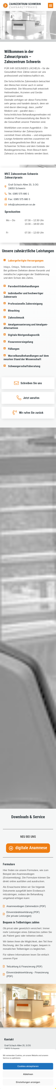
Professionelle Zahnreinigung (25, 303)
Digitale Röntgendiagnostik (23, 335)
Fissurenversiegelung (20, 342)
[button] (50, 5)
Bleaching (14, 310)
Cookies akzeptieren (28, 1066)
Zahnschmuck (16, 317)
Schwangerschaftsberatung (24, 366)
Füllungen (13, 348)
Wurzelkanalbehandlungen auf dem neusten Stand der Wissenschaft (26, 357)
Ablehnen (28, 1074)
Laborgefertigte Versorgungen (26, 260)
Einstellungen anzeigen (28, 1082)
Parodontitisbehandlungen (23, 286)
